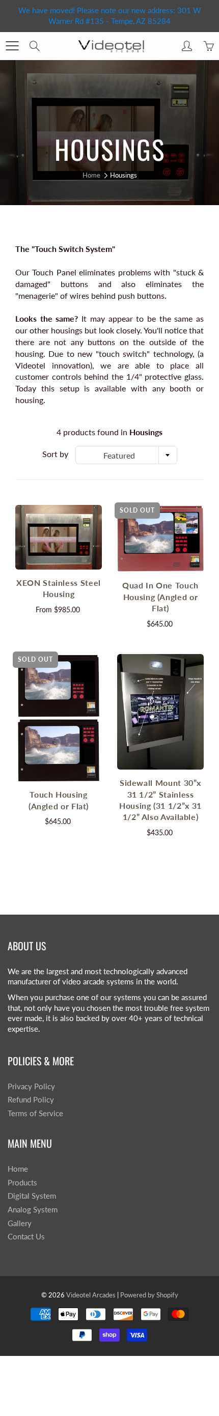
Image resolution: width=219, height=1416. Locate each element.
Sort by (55, 454)
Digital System (32, 1196)
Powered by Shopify (149, 1295)
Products (22, 1182)
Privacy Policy (31, 1086)
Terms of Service (35, 1113)
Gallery (20, 1223)
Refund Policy (31, 1099)
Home (91, 175)
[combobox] (126, 455)
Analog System (33, 1209)
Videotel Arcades (91, 1295)
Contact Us (26, 1236)
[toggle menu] (12, 45)
